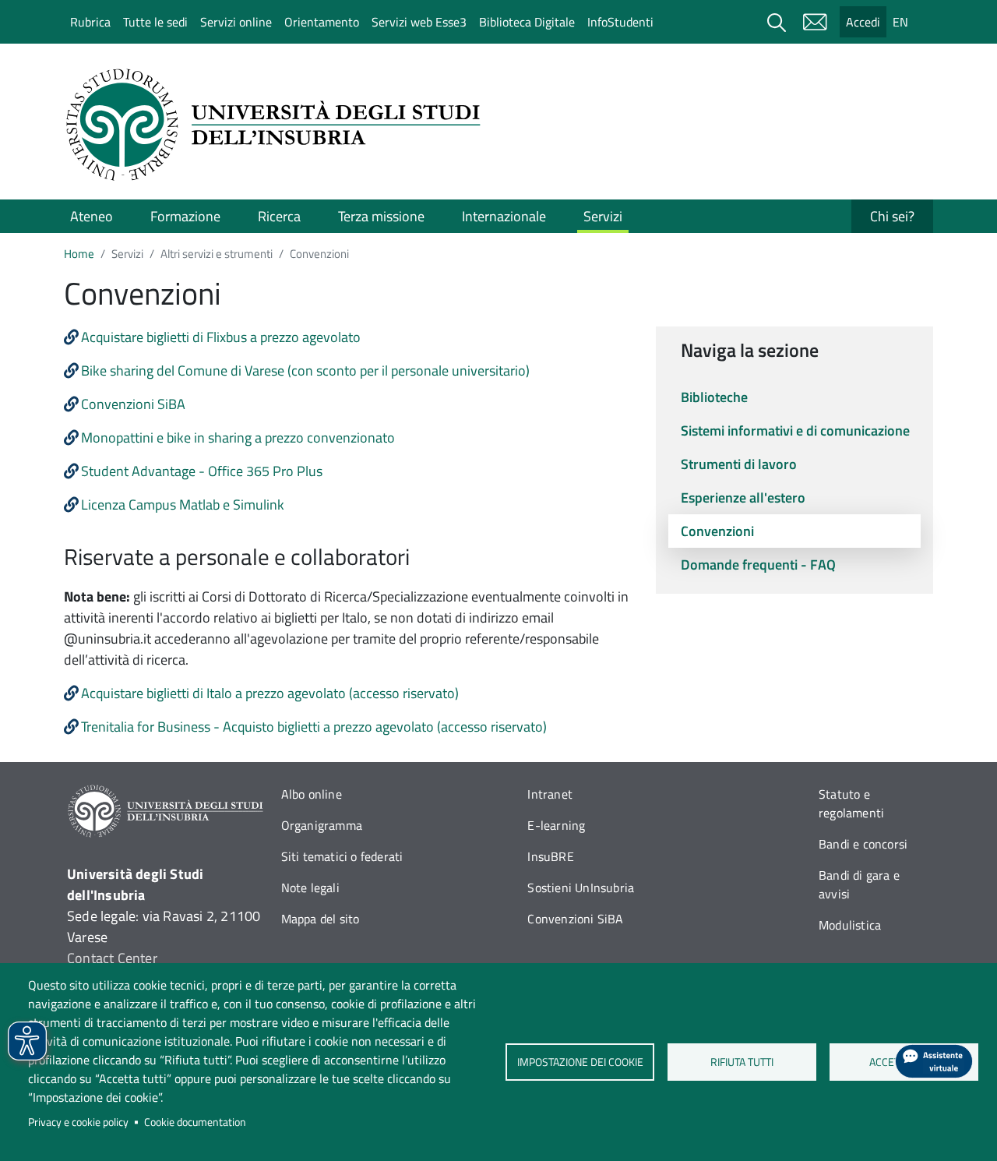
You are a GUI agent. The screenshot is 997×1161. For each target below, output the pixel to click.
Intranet (549, 794)
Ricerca (279, 216)
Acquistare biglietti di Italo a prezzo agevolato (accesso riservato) (270, 693)
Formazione (185, 216)
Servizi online (236, 21)
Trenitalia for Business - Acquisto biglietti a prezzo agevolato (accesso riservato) (314, 726)
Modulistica (850, 925)
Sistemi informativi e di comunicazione (795, 430)
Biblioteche (714, 397)
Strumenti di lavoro (739, 464)
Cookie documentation (195, 1122)
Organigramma (321, 825)
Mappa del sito (320, 918)
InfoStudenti (620, 21)
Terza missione (381, 216)
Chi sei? (892, 216)
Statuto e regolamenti (851, 803)
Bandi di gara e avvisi (859, 884)
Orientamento (321, 21)
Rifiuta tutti (741, 1062)
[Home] (278, 124)
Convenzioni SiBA (133, 404)
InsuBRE (550, 856)
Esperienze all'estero (743, 497)
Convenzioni (717, 531)
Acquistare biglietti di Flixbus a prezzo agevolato (221, 337)
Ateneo (91, 216)
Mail (814, 21)
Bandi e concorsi (863, 844)
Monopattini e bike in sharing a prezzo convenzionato (238, 437)
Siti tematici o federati (342, 856)
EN (900, 21)
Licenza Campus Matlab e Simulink (182, 504)
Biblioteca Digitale (527, 21)
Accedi (863, 21)
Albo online (311, 794)
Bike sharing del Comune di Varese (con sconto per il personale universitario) (305, 370)
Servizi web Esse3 (419, 21)
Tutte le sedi (155, 21)
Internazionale (504, 216)
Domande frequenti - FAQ (758, 564)
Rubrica (90, 21)
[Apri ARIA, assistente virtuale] (934, 1061)
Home (79, 254)
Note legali (310, 887)
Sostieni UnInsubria (580, 887)
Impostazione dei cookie (579, 1062)
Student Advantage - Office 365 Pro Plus (201, 471)
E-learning (556, 825)
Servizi (602, 216)
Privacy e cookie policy (78, 1122)
